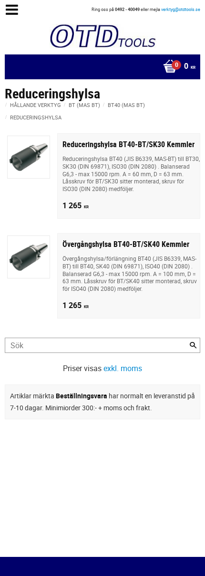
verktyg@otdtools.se (180, 9)
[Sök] (193, 345)
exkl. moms (122, 368)
